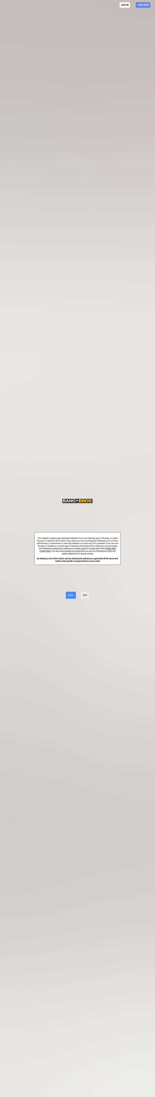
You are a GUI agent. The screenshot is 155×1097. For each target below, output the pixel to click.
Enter (71, 595)
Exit (85, 595)
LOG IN (125, 4)
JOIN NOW (143, 4)
